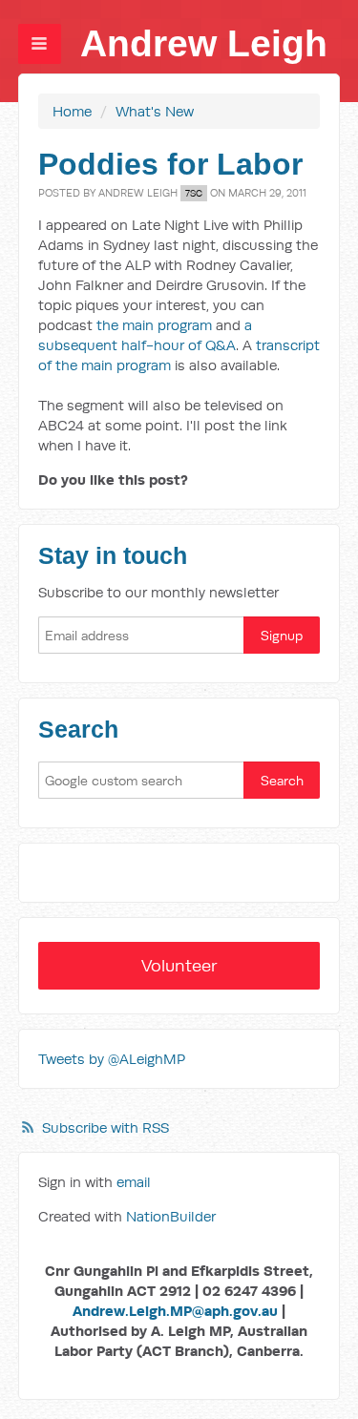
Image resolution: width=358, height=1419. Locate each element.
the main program (154, 325)
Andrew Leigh (203, 43)
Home (72, 111)
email (133, 1182)
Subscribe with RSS (105, 1127)
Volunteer (179, 965)
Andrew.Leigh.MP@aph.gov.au (175, 1311)
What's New (155, 111)
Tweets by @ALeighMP (111, 1059)
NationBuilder (171, 1216)
